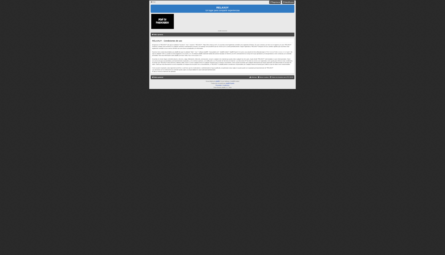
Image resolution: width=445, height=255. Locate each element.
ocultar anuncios (222, 30)
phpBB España (230, 83)
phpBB (217, 81)
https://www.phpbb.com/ (195, 55)
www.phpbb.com (186, 53)
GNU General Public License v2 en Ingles (278, 52)
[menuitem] (153, 2)
